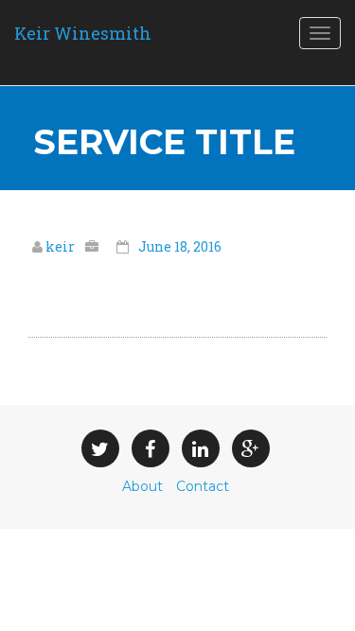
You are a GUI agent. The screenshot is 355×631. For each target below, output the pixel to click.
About (142, 486)
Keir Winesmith (82, 33)
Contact (202, 486)
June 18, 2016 (180, 246)
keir (61, 246)
